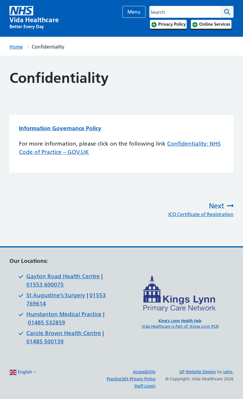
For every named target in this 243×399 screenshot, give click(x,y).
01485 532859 (46, 322)
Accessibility (144, 371)
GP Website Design (197, 371)
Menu (133, 12)
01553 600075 (45, 284)
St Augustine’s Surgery (55, 295)
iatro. (228, 371)
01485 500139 (45, 341)
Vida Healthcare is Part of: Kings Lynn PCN (180, 326)
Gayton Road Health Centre (63, 276)
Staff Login (145, 386)
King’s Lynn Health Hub (180, 320)
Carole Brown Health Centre (63, 333)
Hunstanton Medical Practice (64, 314)
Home (16, 47)
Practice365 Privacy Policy (131, 379)
